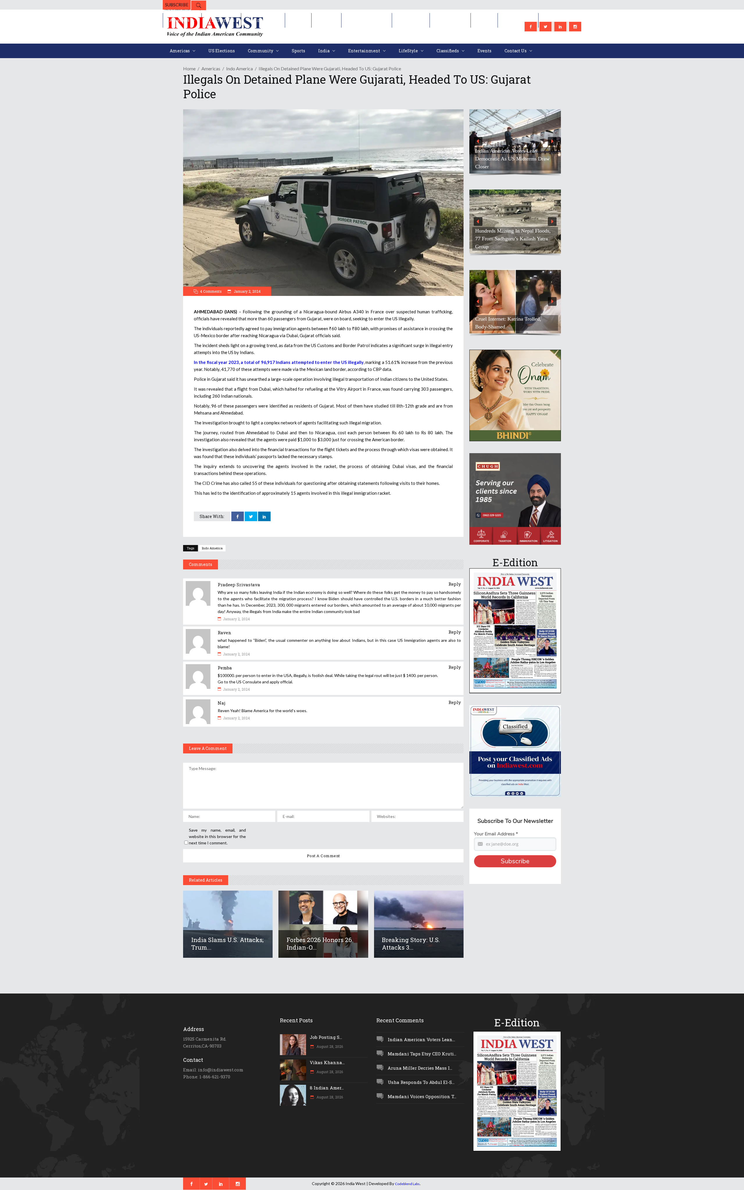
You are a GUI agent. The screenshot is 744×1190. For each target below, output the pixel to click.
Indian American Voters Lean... (421, 1039)
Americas (210, 68)
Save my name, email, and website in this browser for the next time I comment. (217, 836)
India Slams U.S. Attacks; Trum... (227, 943)
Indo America (239, 68)
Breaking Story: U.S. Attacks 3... (411, 943)
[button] (515, 141)
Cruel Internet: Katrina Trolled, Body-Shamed (508, 323)
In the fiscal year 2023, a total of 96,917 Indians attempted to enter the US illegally (279, 362)
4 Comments (211, 291)
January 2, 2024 (247, 291)
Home (189, 68)
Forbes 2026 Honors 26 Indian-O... (319, 943)
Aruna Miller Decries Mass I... (420, 1068)
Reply (454, 584)
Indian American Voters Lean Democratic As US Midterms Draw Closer (512, 158)
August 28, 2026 (329, 1046)
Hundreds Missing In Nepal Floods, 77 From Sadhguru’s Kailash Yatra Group (513, 238)
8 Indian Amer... (327, 1088)
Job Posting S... (326, 1037)
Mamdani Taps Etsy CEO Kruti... (422, 1054)
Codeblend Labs (407, 1184)
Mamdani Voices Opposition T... (422, 1096)
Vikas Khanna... (327, 1062)
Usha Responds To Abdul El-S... (421, 1082)
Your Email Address (496, 834)
